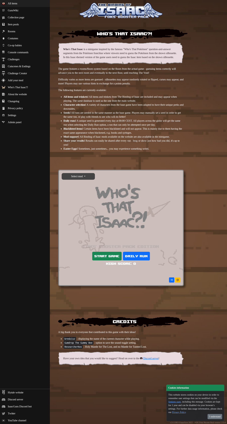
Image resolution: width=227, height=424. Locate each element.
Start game (106, 256)
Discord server (151, 358)
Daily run (136, 256)
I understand (215, 416)
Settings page (174, 402)
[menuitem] (25, 3)
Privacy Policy (179, 412)
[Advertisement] (120, 160)
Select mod (77, 176)
